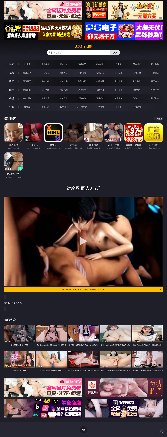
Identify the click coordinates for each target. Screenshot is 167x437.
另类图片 (155, 90)
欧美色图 (64, 90)
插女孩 (27, 107)
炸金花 (118, 64)
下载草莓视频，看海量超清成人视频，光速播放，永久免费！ (83, 289)
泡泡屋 (118, 107)
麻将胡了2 (100, 64)
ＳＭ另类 (155, 72)
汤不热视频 (82, 107)
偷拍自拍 (45, 81)
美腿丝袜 (100, 90)
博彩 (11, 64)
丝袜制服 (118, 72)
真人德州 (45, 64)
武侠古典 (82, 98)
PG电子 (27, 64)
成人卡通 (64, 81)
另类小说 (118, 98)
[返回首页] (162, 432)
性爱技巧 (155, 98)
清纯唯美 (118, 90)
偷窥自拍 (27, 90)
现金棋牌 (137, 64)
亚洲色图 (45, 90)
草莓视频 (64, 107)
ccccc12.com (83, 46)
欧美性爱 (82, 81)
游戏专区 (82, 64)
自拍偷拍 (45, 72)
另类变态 (155, 81)
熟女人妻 (100, 72)
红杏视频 (100, 107)
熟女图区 (137, 90)
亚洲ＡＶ (27, 72)
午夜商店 (45, 107)
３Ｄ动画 (82, 72)
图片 (11, 89)
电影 (11, 81)
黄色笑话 (137, 98)
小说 (11, 98)
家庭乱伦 (45, 98)
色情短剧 (137, 107)
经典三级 (118, 81)
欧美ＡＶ (64, 72)
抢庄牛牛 (155, 64)
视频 (11, 72)
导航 (11, 107)
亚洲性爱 (27, 81)
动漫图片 (82, 90)
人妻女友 (64, 98)
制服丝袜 (100, 81)
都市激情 (27, 98)
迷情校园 (100, 98)
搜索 (115, 52)
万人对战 (64, 64)
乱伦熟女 (137, 81)
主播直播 (137, 72)
